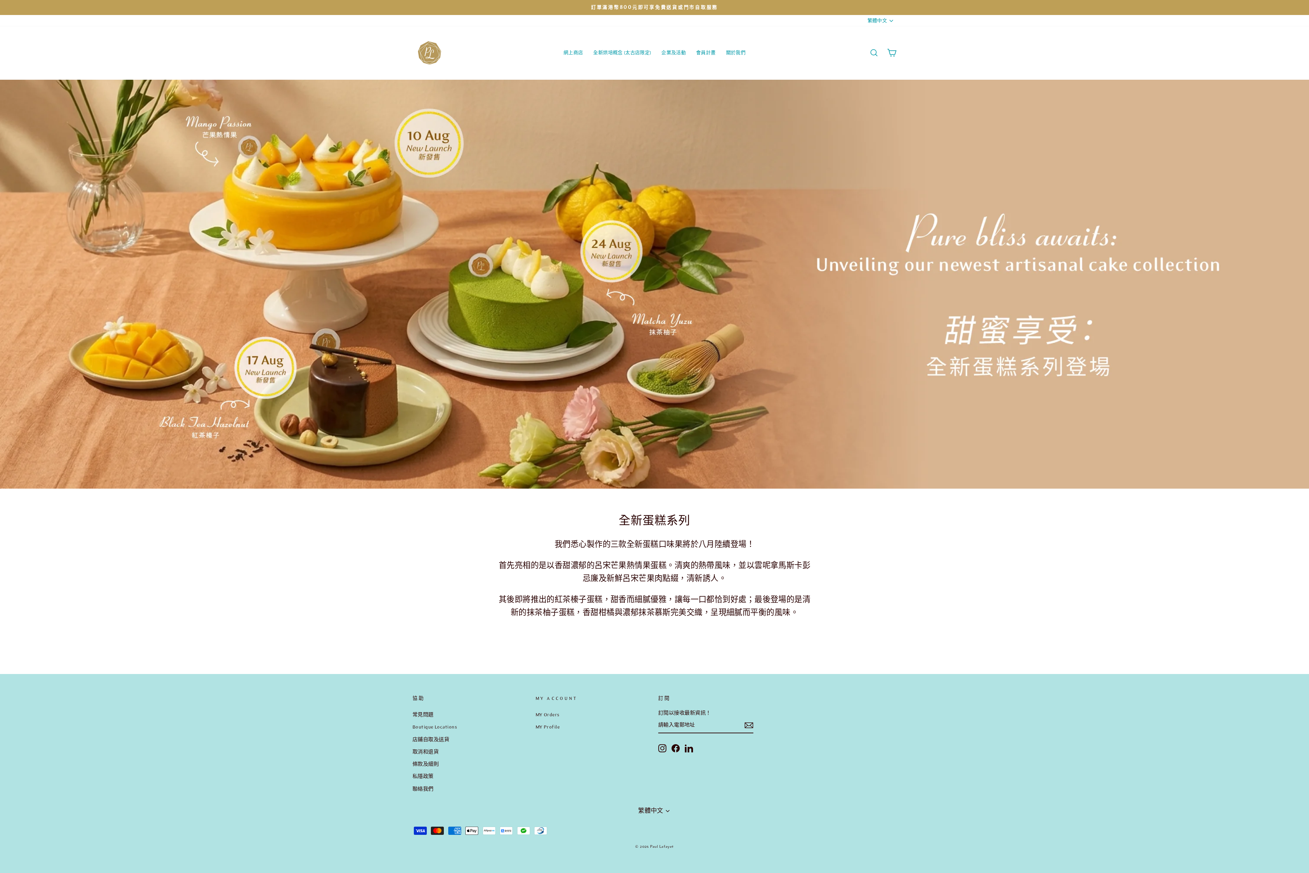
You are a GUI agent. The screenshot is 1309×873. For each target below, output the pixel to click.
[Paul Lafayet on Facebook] (676, 748)
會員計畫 (706, 52)
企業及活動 (673, 52)
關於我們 (736, 52)
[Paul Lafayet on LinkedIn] (689, 748)
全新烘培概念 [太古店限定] (622, 52)
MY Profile (548, 727)
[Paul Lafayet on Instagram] (662, 748)
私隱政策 (423, 776)
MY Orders (548, 714)
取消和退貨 (425, 751)
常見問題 (423, 714)
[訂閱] (748, 725)
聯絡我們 (423, 789)
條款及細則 (425, 764)
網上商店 (573, 52)
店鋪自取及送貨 (430, 739)
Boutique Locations (434, 727)
